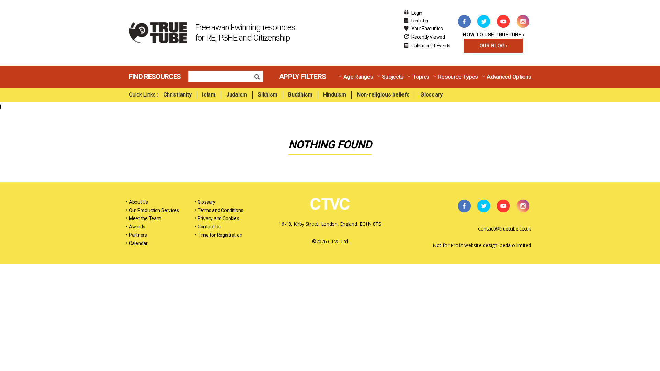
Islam (209, 94)
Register (420, 20)
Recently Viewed (428, 37)
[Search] (259, 77)
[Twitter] (483, 21)
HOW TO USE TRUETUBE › (493, 35)
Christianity (177, 94)
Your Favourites (427, 28)
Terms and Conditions (220, 210)
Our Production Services (154, 210)
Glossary (431, 94)
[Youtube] (503, 21)
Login (416, 13)
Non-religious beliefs (383, 94)
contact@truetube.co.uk (504, 228)
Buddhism (300, 94)
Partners (138, 235)
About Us (138, 202)
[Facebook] (464, 21)
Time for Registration (220, 235)
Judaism (236, 94)
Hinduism (334, 94)
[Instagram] (523, 21)
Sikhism (267, 94)
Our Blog (492, 46)
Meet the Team (145, 218)
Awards (137, 226)
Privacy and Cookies (218, 218)
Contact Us (209, 226)
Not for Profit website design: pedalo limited (482, 245)
